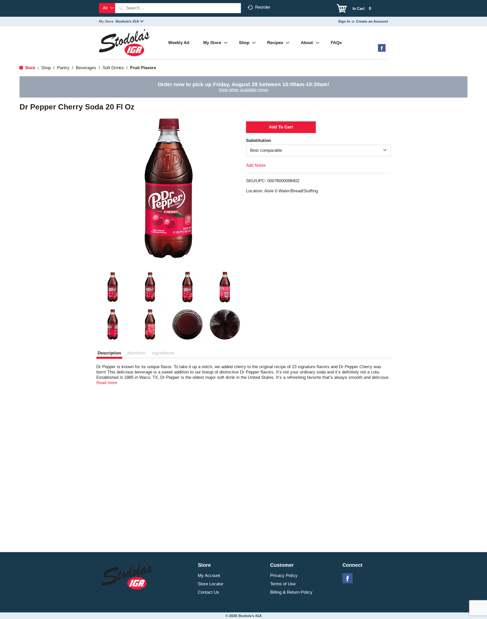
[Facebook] (382, 49)
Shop (46, 67)
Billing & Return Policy (291, 592)
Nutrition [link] (136, 353)
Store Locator (210, 584)
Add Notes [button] (256, 165)
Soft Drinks (113, 67)
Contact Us (208, 592)
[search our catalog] (120, 8)
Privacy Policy (284, 575)
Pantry (63, 67)
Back (29, 67)
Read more (106, 382)
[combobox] (107, 8)
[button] (129, 21)
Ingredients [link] (163, 353)
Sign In (344, 21)
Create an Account (372, 21)
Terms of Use (282, 584)
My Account (209, 575)
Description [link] (109, 353)
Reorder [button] (262, 7)
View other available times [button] (243, 89)
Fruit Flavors (143, 67)
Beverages (86, 67)
